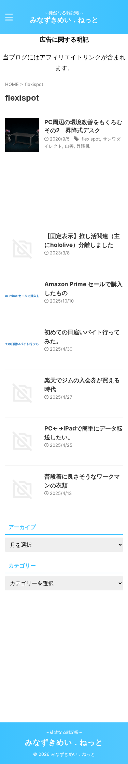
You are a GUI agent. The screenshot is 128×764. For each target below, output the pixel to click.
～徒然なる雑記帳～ (64, 732)
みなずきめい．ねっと (64, 20)
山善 (69, 146)
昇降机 (83, 146)
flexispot (91, 139)
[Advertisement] (64, 646)
